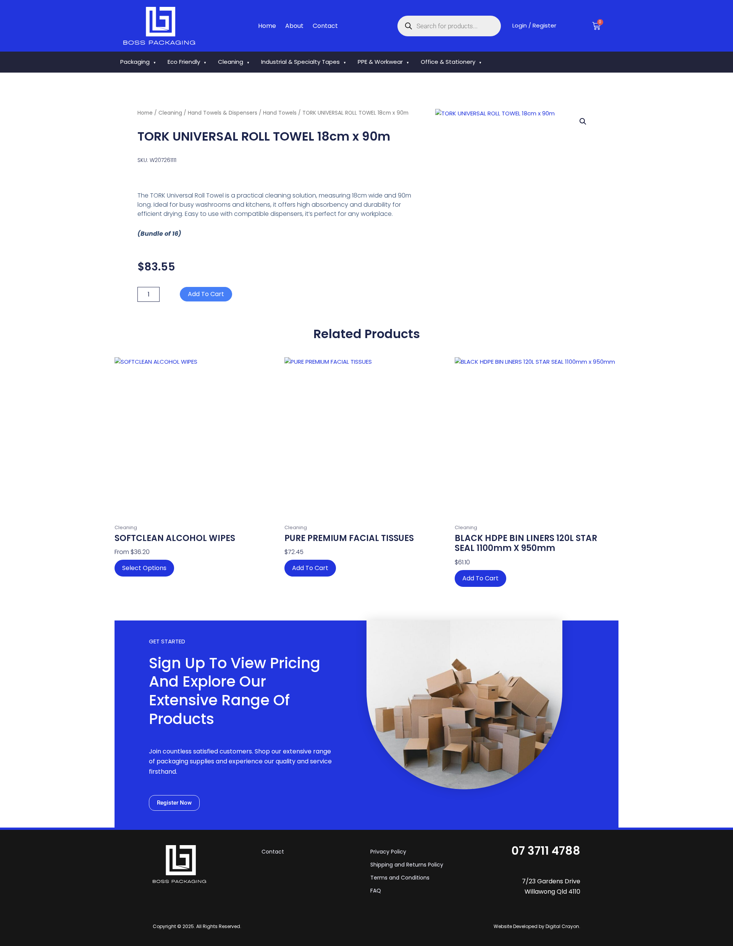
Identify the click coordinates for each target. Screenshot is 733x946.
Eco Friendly (187, 62)
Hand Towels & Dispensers (222, 113)
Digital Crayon (562, 926)
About (294, 25)
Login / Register (534, 25)
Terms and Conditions (399, 877)
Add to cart (206, 294)
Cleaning (234, 62)
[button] (583, 121)
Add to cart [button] (310, 568)
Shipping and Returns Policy (406, 864)
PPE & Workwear (383, 62)
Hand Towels (280, 113)
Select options (144, 568)
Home (267, 25)
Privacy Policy (388, 851)
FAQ (375, 890)
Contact (325, 25)
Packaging (138, 62)
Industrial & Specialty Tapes (303, 62)
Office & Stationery (451, 62)
